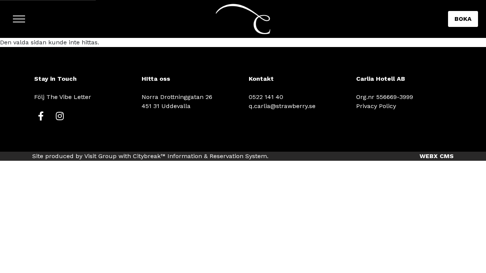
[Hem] (243, 19)
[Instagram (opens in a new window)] (60, 116)
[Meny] (19, 19)
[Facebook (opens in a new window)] (40, 116)
